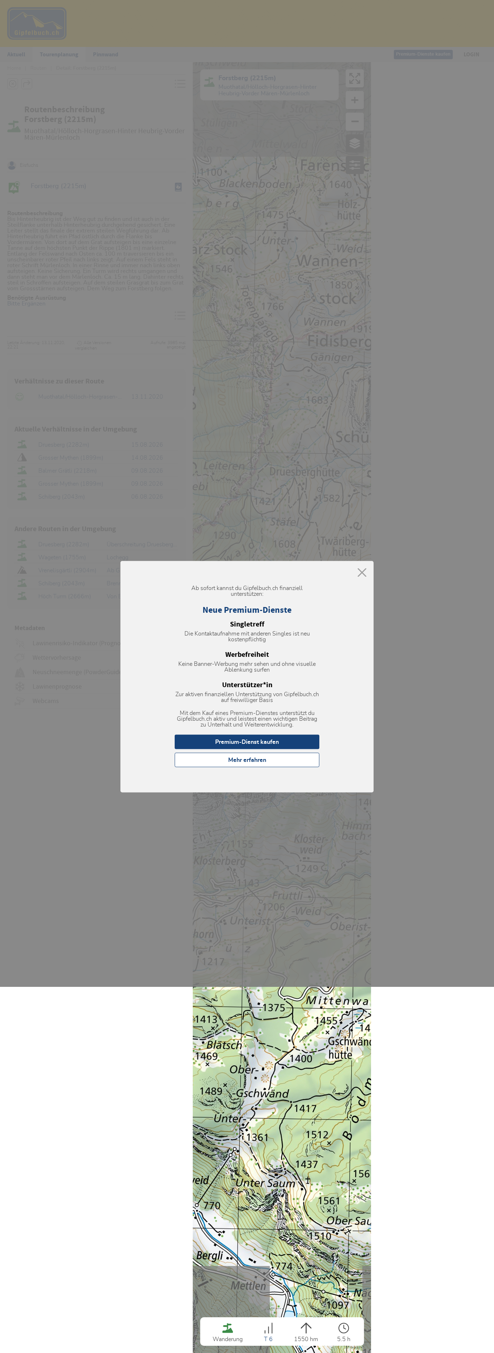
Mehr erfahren (247, 760)
